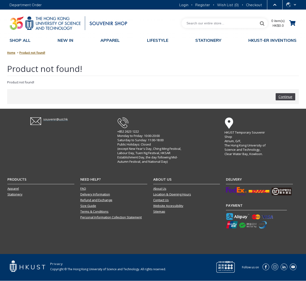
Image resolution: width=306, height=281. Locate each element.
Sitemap (159, 211)
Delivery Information (95, 194)
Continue (285, 96)
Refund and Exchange (96, 200)
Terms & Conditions (94, 211)
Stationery (14, 194)
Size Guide (88, 206)
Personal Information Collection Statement (111, 217)
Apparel (13, 188)
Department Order (26, 5)
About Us (159, 188)
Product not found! (32, 53)
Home (11, 53)
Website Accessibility (168, 206)
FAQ (83, 188)
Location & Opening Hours (172, 194)
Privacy (56, 264)
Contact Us (161, 200)
